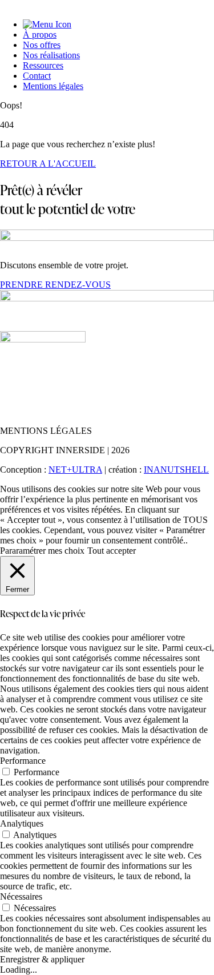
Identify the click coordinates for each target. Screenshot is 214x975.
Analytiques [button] (21, 823)
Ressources (43, 65)
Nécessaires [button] (21, 896)
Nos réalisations (51, 55)
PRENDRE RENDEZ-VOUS (55, 284)
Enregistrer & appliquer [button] (42, 959)
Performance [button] (23, 761)
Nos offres (41, 45)
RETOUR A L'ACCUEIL (48, 163)
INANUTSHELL (176, 469)
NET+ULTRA (75, 469)
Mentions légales (53, 86)
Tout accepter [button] (111, 550)
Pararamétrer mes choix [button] (42, 550)
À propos (39, 34)
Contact (37, 75)
